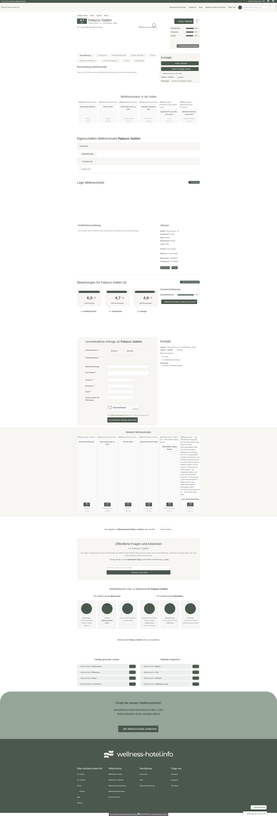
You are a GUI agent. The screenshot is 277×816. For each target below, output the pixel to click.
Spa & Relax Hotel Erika (190, 499)
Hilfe (263, 1)
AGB (141, 780)
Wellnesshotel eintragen (116, 791)
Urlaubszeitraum (91, 350)
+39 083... (170, 77)
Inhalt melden (165, 529)
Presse (79, 786)
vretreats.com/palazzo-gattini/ (182, 81)
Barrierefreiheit (259, 807)
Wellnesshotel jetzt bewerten (180, 302)
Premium (195, 98)
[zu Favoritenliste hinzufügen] (80, 29)
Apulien (172, 241)
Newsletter (174, 786)
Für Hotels (80, 774)
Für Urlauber (81, 780)
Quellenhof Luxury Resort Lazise (169, 113)
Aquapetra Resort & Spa (148, 108)
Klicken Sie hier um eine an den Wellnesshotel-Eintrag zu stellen (139, 559)
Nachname (89, 386)
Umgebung (86, 161)
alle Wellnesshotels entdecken (139, 729)
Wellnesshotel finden (177, 7)
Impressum (143, 774)
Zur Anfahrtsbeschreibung (171, 360)
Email (87, 392)
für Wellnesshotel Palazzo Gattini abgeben (87, 621)
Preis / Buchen (185, 21)
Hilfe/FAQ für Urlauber (116, 780)
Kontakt (174, 267)
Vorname (88, 380)
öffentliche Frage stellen (139, 572)
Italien (167, 244)
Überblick (83, 146)
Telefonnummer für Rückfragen (92, 399)
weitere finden (107, 620)
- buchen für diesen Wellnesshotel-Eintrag (190, 620)
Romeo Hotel (108, 107)
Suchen (274, 7)
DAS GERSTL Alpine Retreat (169, 448)
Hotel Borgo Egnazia (87, 107)
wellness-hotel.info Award (215, 7)
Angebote (192, 7)
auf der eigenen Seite (170, 620)
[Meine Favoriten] (240, 7)
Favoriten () (256, 814)
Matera (167, 237)
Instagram (174, 780)
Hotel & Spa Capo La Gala (128, 108)
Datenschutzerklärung (117, 415)
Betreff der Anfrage (92, 366)
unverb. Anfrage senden (181, 69)
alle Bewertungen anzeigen (188, 46)
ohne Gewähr (149, 529)
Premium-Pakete (114, 797)
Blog (200, 7)
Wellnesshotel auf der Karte (172, 73)
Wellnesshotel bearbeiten (117, 786)
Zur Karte (165, 356)
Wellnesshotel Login (254, 1)
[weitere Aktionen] (197, 21)
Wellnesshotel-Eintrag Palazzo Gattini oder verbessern (149, 621)
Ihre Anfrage (90, 372)
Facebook (174, 774)
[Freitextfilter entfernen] (269, 7)
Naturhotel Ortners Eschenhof (189, 113)
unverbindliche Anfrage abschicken (123, 420)
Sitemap (80, 803)
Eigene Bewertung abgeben (190, 282)
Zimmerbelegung (91, 358)
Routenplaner (195, 182)
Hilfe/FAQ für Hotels (115, 774)
